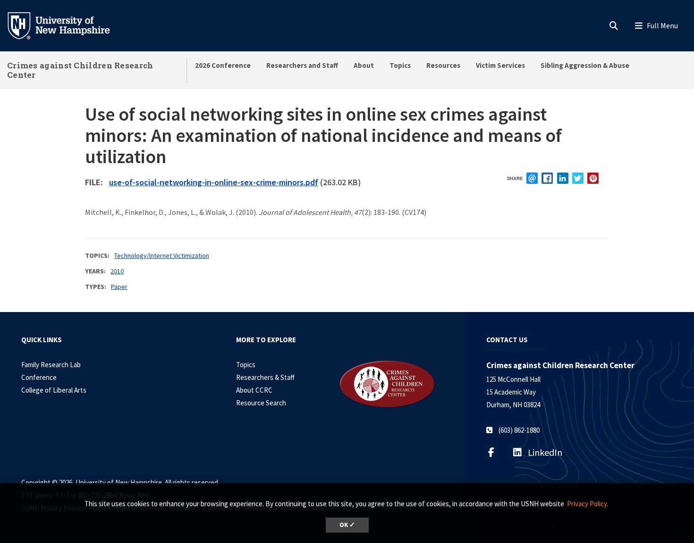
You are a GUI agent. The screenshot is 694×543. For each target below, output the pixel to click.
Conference (39, 377)
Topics (400, 65)
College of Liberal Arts (53, 390)
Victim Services (500, 65)
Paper (119, 286)
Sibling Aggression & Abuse (585, 65)
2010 (117, 271)
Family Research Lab (51, 364)
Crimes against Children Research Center (80, 70)
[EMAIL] (532, 178)
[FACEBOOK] (547, 178)
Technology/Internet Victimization (161, 255)
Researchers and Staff (302, 65)
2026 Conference (223, 65)
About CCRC (254, 390)
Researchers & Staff (265, 377)
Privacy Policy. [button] (587, 503)
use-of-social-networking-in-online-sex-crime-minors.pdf (213, 182)
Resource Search (261, 402)
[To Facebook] (497, 452)
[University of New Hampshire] (66, 25)
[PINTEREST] (593, 178)
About (364, 65)
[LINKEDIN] (562, 178)
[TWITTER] (578, 178)
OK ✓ (347, 525)
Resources (443, 65)
